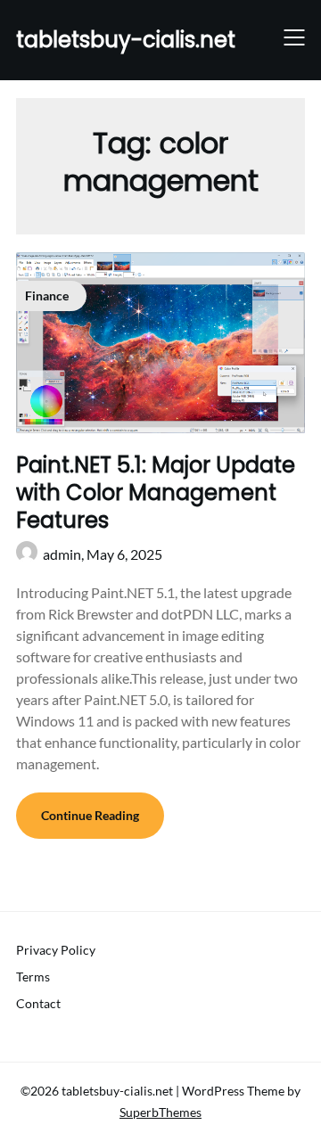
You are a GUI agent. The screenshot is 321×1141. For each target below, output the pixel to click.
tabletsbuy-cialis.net (125, 39)
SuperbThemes (160, 1112)
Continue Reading (90, 815)
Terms (33, 976)
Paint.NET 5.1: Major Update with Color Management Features (155, 492)
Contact (38, 1003)
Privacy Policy (55, 949)
